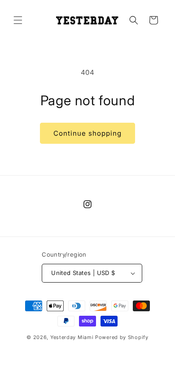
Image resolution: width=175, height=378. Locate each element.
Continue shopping (87, 133)
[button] (18, 20)
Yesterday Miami (72, 337)
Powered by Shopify (122, 337)
